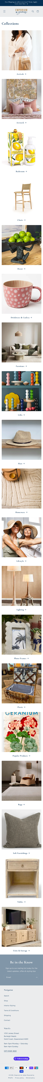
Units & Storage (20, 950)
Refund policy (30, 1078)
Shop (6, 1001)
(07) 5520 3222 (10, 1051)
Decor (20, 269)
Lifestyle (20, 561)
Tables (20, 902)
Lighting (20, 610)
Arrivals (20, 74)
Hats (20, 463)
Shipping (7, 1015)
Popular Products (20, 756)
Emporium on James (20, 1075)
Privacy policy (19, 1078)
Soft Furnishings (20, 853)
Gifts (20, 415)
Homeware (20, 512)
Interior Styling (9, 1005)
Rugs (20, 804)
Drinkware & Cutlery (20, 317)
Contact (7, 1020)
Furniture (20, 366)
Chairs (20, 220)
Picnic (20, 707)
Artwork (20, 123)
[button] (4, 11)
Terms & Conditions (11, 1010)
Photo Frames (20, 658)
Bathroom (20, 171)
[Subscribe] (36, 977)
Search (6, 996)
